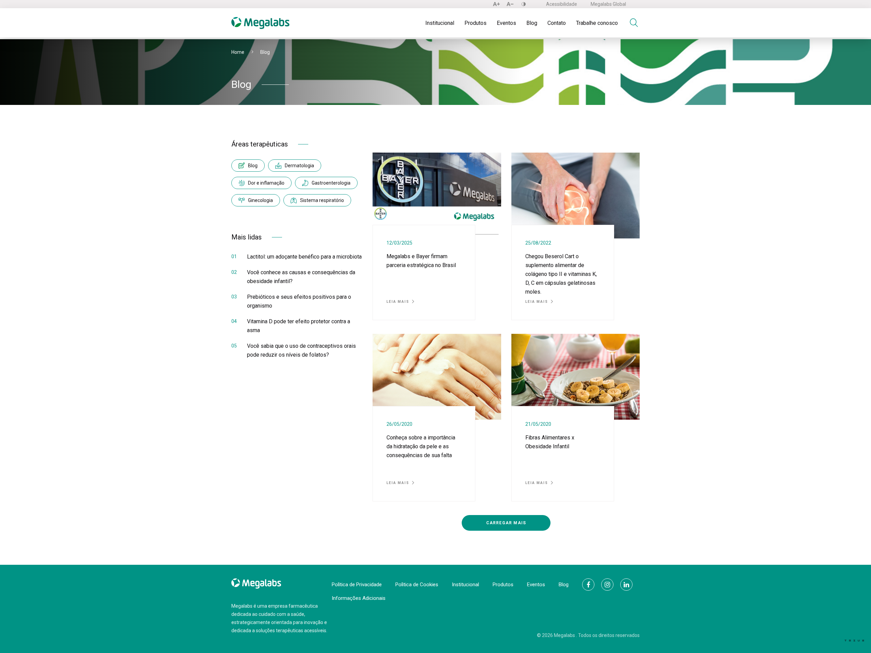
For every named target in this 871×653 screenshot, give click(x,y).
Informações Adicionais (358, 598)
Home (237, 52)
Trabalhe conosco (597, 23)
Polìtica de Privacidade (357, 584)
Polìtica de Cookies (416, 584)
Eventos (506, 23)
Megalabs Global (608, 4)
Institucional (439, 23)
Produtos (475, 23)
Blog (531, 23)
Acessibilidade (561, 4)
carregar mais (506, 522)
